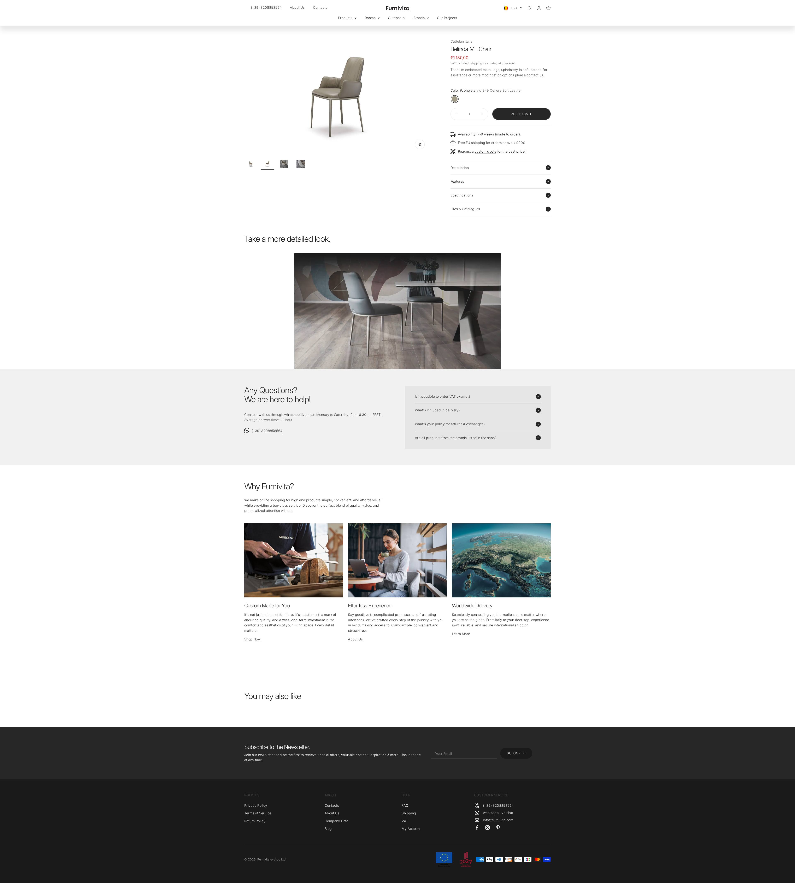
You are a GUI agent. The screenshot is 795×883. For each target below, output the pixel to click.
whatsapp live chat (498, 813)
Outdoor (394, 18)
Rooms (370, 18)
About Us (297, 7)
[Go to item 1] (251, 165)
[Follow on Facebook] (477, 827)
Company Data (336, 821)
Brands (419, 18)
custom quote (485, 151)
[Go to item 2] (267, 165)
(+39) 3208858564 (267, 431)
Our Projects (447, 18)
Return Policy (254, 821)
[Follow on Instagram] (487, 827)
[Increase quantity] (482, 114)
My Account (411, 829)
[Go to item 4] (300, 165)
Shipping (409, 813)
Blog (328, 829)
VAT (405, 821)
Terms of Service (257, 813)
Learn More (461, 634)
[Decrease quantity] (457, 114)
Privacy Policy (255, 805)
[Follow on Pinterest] (498, 827)
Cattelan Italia (461, 41)
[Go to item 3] (284, 165)
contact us (534, 75)
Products (345, 18)
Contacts (320, 7)
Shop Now (252, 639)
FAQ (405, 805)
